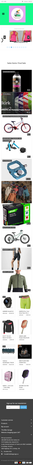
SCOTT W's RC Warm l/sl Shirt (7, 337)
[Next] (28, 37)
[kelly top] (16, 36)
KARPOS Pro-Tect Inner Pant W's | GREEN (24, 312)
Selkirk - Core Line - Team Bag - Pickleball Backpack (8, 386)
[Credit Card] (16, 462)
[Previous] (4, 37)
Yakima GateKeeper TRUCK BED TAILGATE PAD (8, 361)
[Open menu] (3, 13)
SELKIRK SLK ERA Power (24, 386)
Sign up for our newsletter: (16, 403)
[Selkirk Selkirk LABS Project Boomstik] (25, 327)
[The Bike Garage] (20, 14)
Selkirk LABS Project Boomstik (24, 337)
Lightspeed (27, 460)
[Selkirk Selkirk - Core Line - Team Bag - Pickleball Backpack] (8, 376)
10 (25, 47)
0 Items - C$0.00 (28, 1)
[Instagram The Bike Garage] (18, 412)
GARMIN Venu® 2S (8, 311)
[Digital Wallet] (28, 462)
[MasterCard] (20, 462)
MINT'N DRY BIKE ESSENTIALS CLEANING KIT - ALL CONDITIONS (24, 361)
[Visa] (23, 462)
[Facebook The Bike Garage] (15, 412)
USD (2, 1)
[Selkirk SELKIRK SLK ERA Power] (25, 376)
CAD (5, 1)
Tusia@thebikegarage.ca (11, 454)
